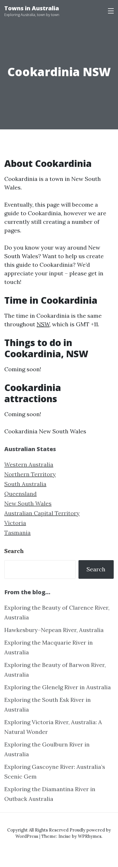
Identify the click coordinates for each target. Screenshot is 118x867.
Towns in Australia (31, 8)
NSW (43, 324)
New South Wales (28, 503)
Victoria (15, 522)
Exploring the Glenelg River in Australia (57, 687)
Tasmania (17, 532)
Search (14, 550)
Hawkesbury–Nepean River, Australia (54, 629)
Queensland (20, 493)
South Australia (25, 483)
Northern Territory (30, 474)
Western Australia (28, 464)
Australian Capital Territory (42, 513)
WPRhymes (89, 836)
